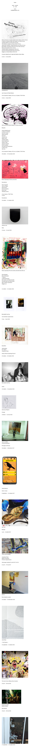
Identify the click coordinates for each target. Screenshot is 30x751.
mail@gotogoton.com (15, 10)
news (15, 8)
